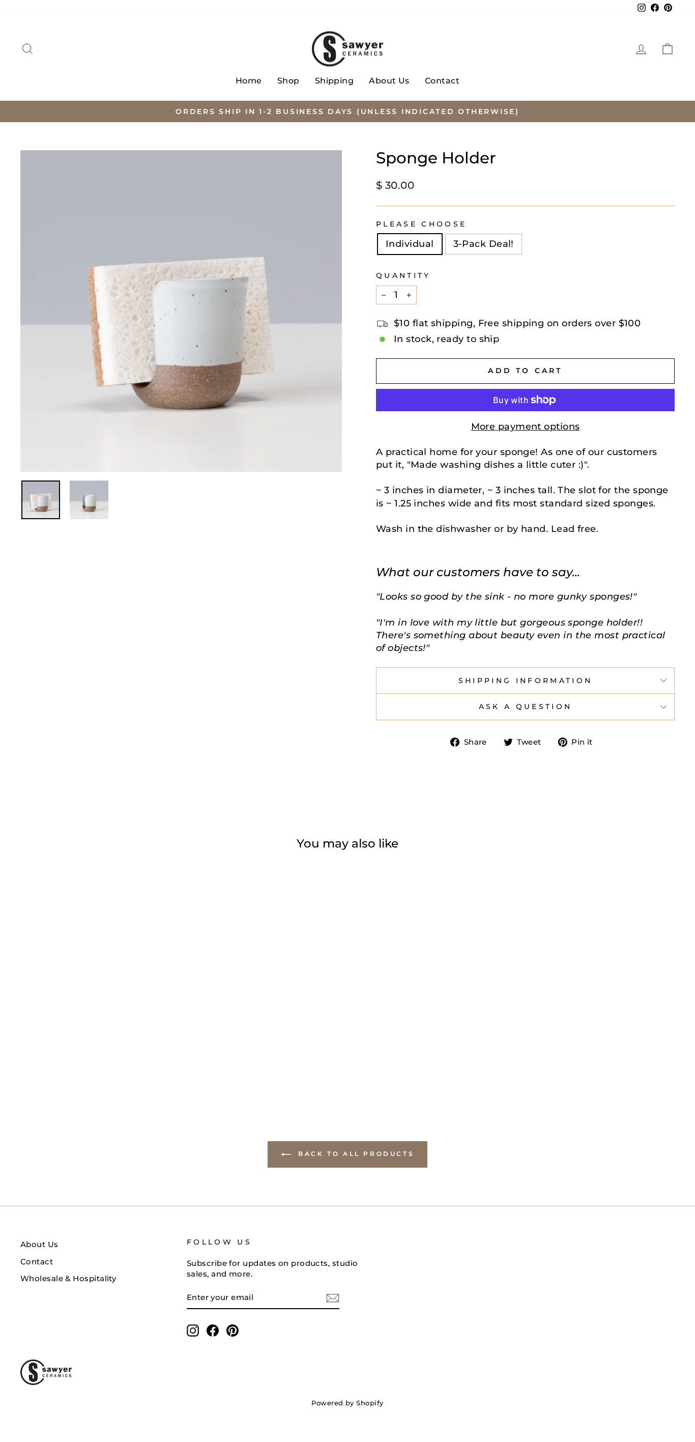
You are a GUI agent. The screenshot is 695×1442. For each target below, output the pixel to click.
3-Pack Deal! (483, 243)
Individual (410, 243)
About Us (389, 81)
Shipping (334, 81)
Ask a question (525, 706)
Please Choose (421, 224)
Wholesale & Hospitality (68, 1278)
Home (249, 81)
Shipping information (525, 680)
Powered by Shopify (347, 1403)
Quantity (403, 275)
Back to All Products (355, 1154)
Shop (288, 81)
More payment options (525, 426)
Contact (442, 81)
